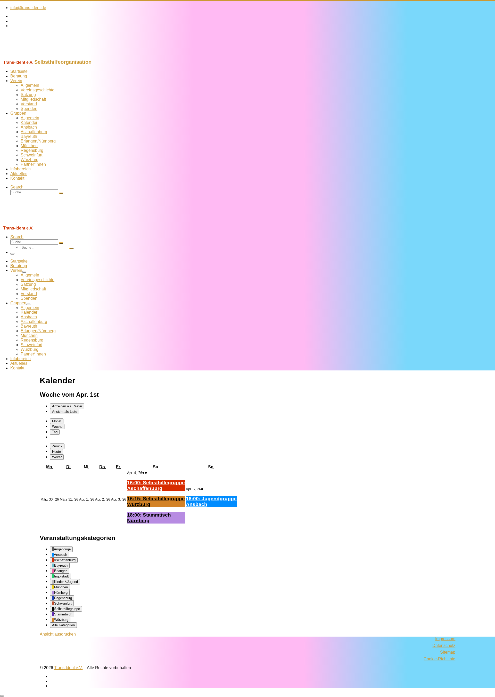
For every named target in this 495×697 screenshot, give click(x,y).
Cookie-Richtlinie (439, 659)
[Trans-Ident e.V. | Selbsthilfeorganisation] (32, 56)
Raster (67, 406)
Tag (54, 432)
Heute (56, 452)
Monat (56, 421)
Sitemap (447, 652)
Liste (64, 412)
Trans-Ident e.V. (68, 668)
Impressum (445, 639)
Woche (57, 427)
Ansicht (58, 634)
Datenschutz (443, 645)
